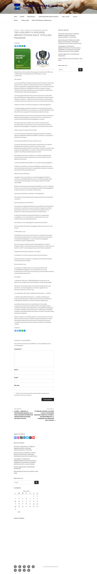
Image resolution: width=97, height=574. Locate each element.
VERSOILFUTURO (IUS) (40, 6)
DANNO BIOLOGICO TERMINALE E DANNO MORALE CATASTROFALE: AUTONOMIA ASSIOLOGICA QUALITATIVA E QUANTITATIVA (69, 41)
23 (37, 503)
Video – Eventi (65, 16)
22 (33, 503)
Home (15, 16)
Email (16, 377)
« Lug (19, 511)
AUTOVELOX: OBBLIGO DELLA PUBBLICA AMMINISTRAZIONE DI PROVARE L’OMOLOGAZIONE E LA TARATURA (68, 35)
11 (19, 501)
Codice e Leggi (25, 20)
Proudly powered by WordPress (50, 566)
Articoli (75, 16)
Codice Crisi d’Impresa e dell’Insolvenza (41, 20)
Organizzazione (31, 16)
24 (15, 506)
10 (15, 501)
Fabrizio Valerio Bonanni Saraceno (36, 30)
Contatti (22, 16)
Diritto (15, 20)
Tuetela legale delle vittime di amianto (48, 16)
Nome (16, 369)
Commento (18, 349)
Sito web (16, 385)
